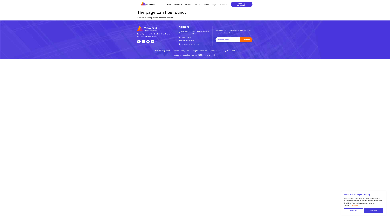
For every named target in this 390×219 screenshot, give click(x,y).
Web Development (162, 51)
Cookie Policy (354, 205)
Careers (206, 5)
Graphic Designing (181, 51)
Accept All (373, 210)
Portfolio (188, 5)
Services (177, 5)
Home (169, 5)
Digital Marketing (200, 51)
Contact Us (222, 5)
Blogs (214, 5)
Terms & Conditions (211, 55)
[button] (241, 4)
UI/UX (226, 51)
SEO (234, 51)
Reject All (353, 210)
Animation (215, 51)
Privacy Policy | (177, 55)
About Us (197, 5)
